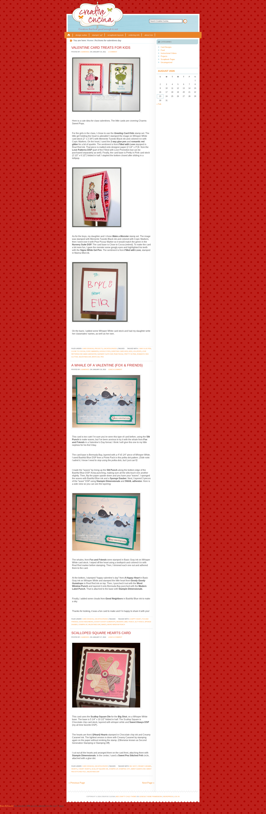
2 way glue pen (145, 348)
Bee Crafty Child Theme (126, 796)
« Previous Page (77, 783)
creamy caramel (145, 766)
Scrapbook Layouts (115, 35)
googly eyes (104, 351)
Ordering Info (134, 35)
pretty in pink (130, 354)
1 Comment (112, 52)
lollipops (137, 351)
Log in (177, 796)
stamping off (124, 769)
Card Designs (88, 348)
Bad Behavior (6, 806)
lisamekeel (84, 52)
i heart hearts (84, 769)
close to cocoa (78, 351)
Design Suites (81, 35)
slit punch (139, 622)
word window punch (116, 624)
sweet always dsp (138, 769)
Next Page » (148, 783)
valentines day (85, 357)
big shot (133, 766)
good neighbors (86, 622)
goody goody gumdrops (105, 622)
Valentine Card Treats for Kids (100, 47)
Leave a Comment (115, 369)
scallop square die (100, 769)
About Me (148, 35)
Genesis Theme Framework (150, 796)
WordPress (168, 796)
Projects (99, 348)
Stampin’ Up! (97, 35)
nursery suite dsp (105, 354)
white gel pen (98, 357)
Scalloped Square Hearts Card (101, 633)
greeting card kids (119, 351)
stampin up (82, 624)
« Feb (159, 104)
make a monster (90, 354)
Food (163, 50)
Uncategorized (110, 348)
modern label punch (125, 622)
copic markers (92, 351)
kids (130, 351)
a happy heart (135, 619)
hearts (74, 769)
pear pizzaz (118, 354)
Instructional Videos (169, 53)
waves (103, 624)
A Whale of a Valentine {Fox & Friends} (107, 365)
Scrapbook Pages (168, 59)
